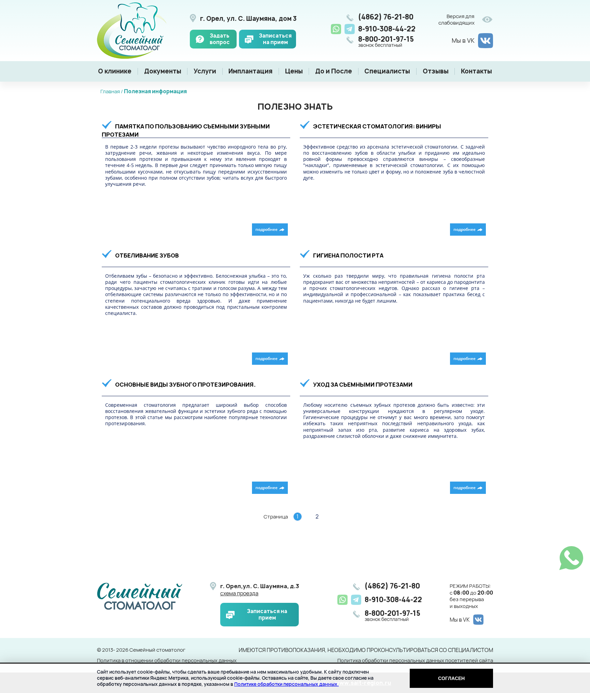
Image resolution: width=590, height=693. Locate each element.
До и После (333, 71)
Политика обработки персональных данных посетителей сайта (415, 660)
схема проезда (239, 593)
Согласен (451, 678)
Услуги (205, 71)
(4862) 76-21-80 (385, 17)
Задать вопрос (220, 39)
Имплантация (250, 71)
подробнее (266, 229)
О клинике (114, 71)
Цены (294, 71)
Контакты (476, 71)
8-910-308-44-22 (387, 28)
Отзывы (436, 71)
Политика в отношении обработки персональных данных (167, 660)
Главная (110, 91)
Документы (162, 71)
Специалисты (387, 71)
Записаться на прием (275, 39)
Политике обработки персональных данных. (286, 684)
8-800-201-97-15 (386, 41)
